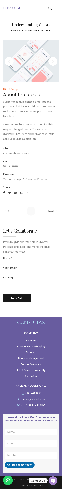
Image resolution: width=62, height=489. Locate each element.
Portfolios (23, 30)
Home (14, 30)
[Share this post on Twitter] (9, 192)
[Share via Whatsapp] (21, 192)
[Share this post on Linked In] (15, 192)
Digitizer (38, 486)
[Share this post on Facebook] (4, 192)
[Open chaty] (53, 480)
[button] (9, 61)
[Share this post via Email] (27, 192)
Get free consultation (19, 464)
